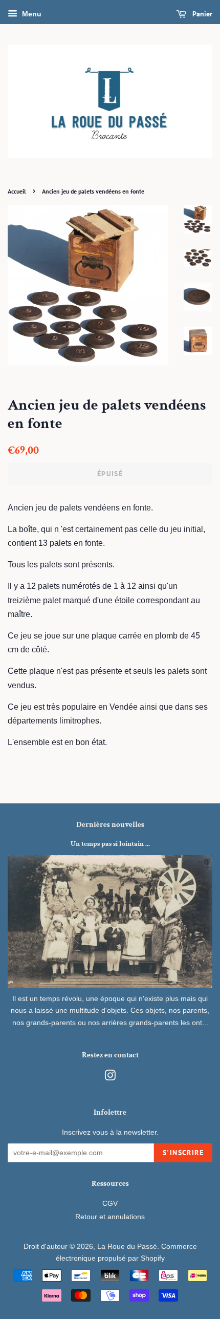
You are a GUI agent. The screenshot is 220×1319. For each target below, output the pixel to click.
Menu (30, 14)
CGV (110, 1203)
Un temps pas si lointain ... (110, 843)
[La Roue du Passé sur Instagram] (110, 1077)
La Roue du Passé (127, 1246)
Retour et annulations (110, 1217)
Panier (201, 13)
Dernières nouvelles (110, 824)
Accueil (17, 191)
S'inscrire (183, 1152)
